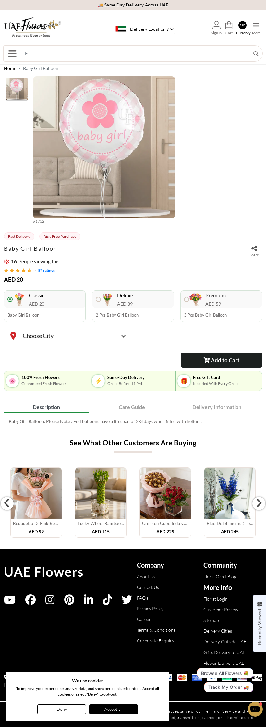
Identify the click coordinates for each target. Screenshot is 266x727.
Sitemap (211, 620)
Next (258, 503)
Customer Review (220, 609)
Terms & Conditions (156, 630)
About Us (146, 576)
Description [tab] (46, 407)
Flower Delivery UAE (223, 663)
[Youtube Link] (10, 602)
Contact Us (148, 587)
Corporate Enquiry (155, 640)
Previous (7, 503)
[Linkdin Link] (88, 602)
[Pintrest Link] (69, 602)
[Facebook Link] (30, 602)
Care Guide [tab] (132, 407)
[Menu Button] (12, 53)
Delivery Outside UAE (224, 641)
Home (10, 68)
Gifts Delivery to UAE (224, 652)
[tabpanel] (133, 421)
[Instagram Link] (49, 602)
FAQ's (143, 598)
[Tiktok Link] (107, 602)
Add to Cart (225, 360)
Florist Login (215, 599)
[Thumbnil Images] (17, 91)
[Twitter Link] (127, 602)
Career (144, 619)
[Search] (256, 53)
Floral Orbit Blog (219, 576)
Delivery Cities (217, 631)
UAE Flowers (44, 572)
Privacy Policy (150, 608)
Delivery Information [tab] (216, 407)
